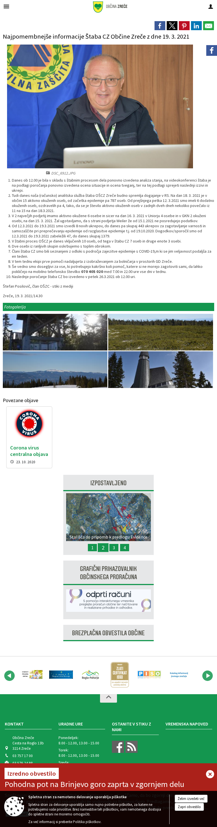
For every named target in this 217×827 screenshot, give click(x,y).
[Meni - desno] (210, 6)
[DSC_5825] (55, 332)
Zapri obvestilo (189, 806)
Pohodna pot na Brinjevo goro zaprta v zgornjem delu (94, 784)
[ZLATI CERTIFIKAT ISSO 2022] (120, 674)
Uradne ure (70, 724)
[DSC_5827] (160, 332)
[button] (9, 676)
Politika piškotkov (87, 821)
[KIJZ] (178, 674)
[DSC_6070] (160, 369)
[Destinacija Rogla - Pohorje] (90, 674)
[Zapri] (210, 775)
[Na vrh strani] (108, 698)
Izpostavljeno (108, 483)
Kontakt (14, 724)
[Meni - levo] (6, 6)
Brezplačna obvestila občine (108, 633)
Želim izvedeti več (191, 798)
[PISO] (149, 674)
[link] (160, 25)
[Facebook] (211, 50)
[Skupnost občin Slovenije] (61, 674)
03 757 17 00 (22, 755)
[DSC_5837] (55, 369)
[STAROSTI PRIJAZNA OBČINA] (31, 674)
